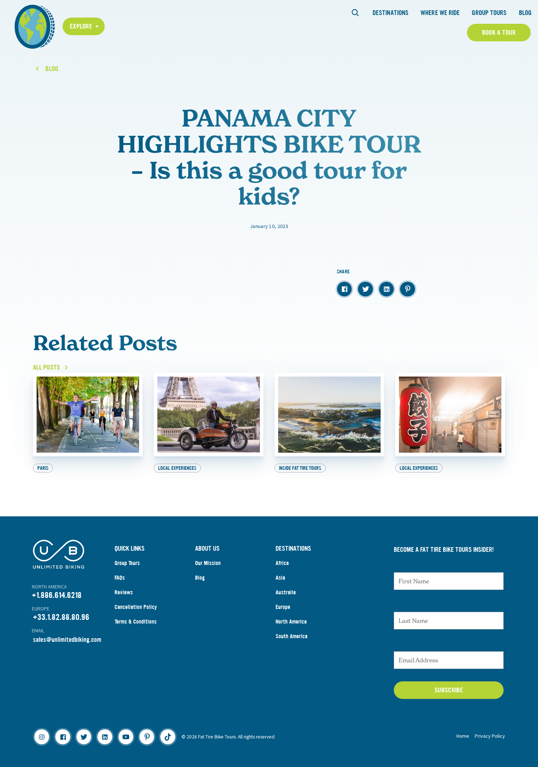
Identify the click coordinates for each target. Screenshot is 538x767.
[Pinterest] (147, 736)
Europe (283, 607)
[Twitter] (84, 736)
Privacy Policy (490, 736)
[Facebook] (62, 736)
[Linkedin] (104, 736)
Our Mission (208, 563)
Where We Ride (440, 12)
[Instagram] (42, 736)
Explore (81, 26)
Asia (280, 577)
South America (291, 636)
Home (462, 736)
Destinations (390, 12)
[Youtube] (126, 736)
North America (291, 621)
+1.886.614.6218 (57, 595)
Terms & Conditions (136, 621)
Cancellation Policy (136, 607)
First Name (410, 565)
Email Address (416, 644)
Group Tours (489, 12)
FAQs (120, 577)
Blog (525, 12)
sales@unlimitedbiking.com (67, 639)
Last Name (410, 604)
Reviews (124, 592)
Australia (286, 592)
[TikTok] (167, 736)
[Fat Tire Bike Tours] (35, 25)
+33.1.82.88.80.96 (61, 617)
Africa (282, 563)
